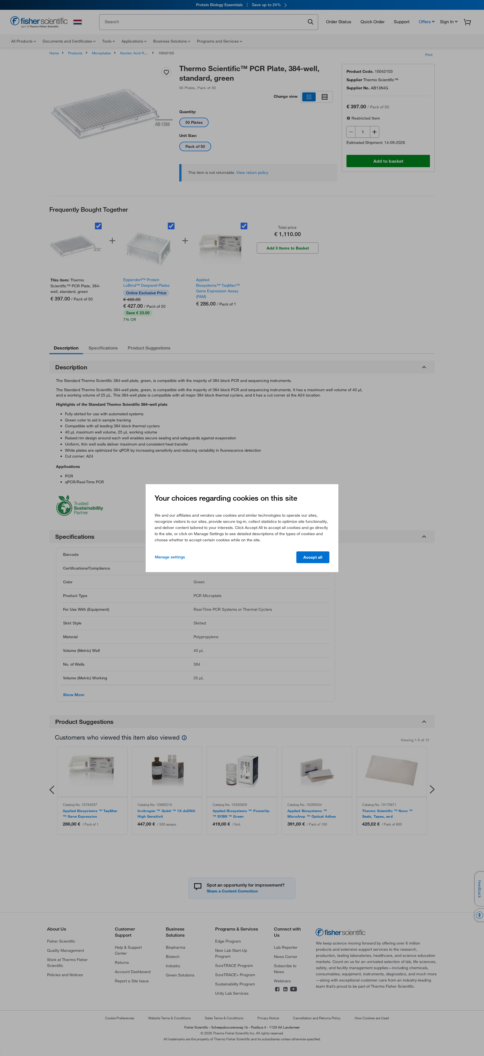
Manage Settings (170, 557)
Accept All (312, 557)
